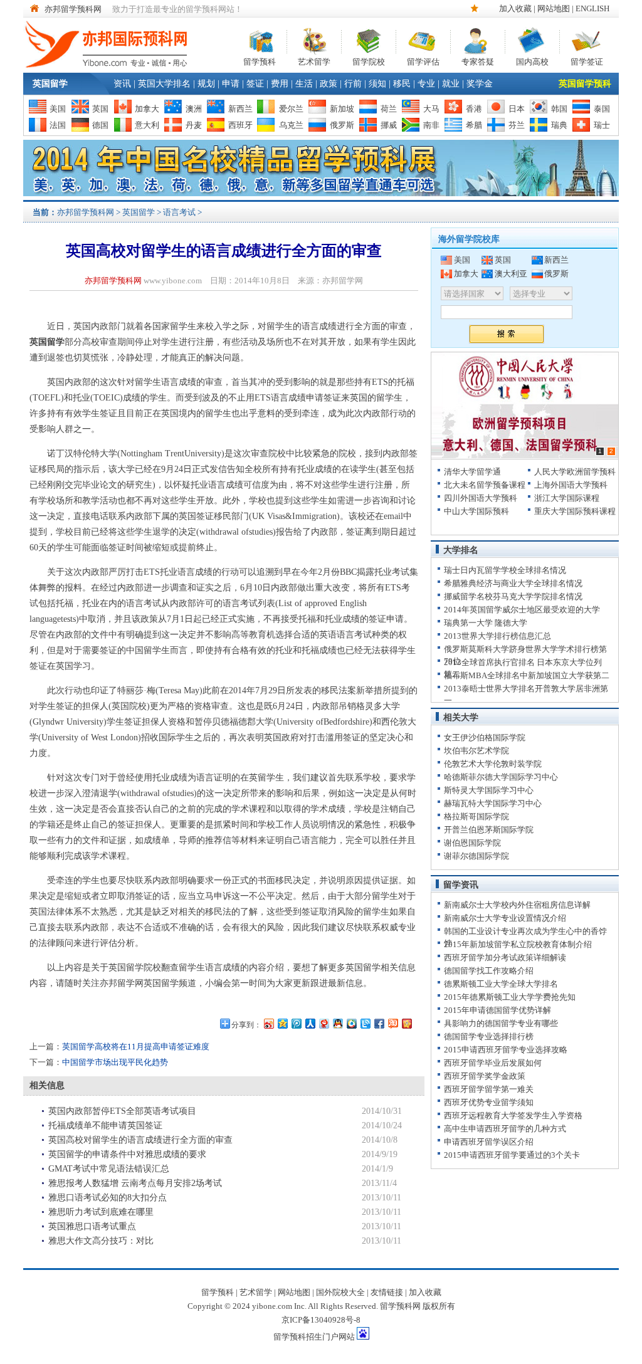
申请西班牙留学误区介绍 (489, 1141)
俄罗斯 (342, 125)
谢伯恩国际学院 (472, 842)
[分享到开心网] (406, 1023)
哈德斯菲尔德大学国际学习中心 (501, 777)
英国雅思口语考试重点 (92, 1226)
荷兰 (389, 108)
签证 (255, 83)
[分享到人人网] (310, 1023)
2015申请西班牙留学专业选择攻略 (505, 1049)
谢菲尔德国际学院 (476, 856)
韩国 (559, 108)
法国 (58, 125)
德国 (100, 125)
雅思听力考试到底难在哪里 (101, 1212)
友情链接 (387, 1292)
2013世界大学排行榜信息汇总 (497, 636)
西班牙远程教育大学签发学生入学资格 (513, 1115)
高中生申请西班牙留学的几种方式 (505, 1128)
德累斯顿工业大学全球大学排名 (501, 984)
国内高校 (532, 60)
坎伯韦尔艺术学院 (476, 750)
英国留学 (50, 83)
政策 (328, 83)
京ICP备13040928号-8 (321, 1320)
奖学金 (479, 83)
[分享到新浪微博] (268, 1023)
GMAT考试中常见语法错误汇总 (108, 1168)
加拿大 (147, 108)
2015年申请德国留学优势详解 (497, 1010)
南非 (431, 125)
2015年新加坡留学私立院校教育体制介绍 (518, 944)
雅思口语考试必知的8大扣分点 (107, 1197)
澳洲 (194, 108)
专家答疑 (477, 60)
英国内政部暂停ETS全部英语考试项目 (122, 1111)
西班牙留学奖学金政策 (484, 1076)
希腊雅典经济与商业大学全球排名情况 (513, 583)
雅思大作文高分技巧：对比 (101, 1241)
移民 (402, 83)
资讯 (122, 83)
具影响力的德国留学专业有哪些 (501, 1023)
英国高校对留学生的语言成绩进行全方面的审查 (140, 1140)
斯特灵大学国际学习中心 (489, 790)
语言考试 (179, 212)
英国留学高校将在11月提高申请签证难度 (135, 1046)
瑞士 (602, 125)
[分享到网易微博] (323, 1023)
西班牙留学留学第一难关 (489, 1089)
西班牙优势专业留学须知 (489, 1102)
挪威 (389, 125)
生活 (304, 83)
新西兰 (240, 108)
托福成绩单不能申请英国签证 (105, 1125)
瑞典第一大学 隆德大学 (485, 622)
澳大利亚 (511, 273)
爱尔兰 (291, 108)
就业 (451, 83)
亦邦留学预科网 (73, 9)
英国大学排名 (164, 83)
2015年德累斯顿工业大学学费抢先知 (510, 997)
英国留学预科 (585, 83)
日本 (516, 108)
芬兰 (516, 125)
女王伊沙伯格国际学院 (484, 737)
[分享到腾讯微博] (296, 1023)
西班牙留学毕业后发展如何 (493, 1063)
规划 (206, 83)
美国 (58, 108)
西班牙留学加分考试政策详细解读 (505, 957)
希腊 (474, 125)
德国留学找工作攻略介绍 (489, 970)
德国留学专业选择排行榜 (489, 1036)
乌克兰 (291, 125)
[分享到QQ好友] (337, 1023)
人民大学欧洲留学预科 (575, 471)
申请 (230, 83)
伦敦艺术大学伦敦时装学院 (493, 764)
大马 (431, 108)
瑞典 (559, 125)
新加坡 (342, 108)
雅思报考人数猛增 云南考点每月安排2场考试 (135, 1183)
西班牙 (240, 125)
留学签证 (587, 60)
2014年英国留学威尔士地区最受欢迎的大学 (522, 609)
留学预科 (259, 60)
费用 (279, 83)
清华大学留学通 (472, 471)
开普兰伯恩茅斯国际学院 (489, 829)
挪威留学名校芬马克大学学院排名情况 (513, 596)
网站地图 (553, 8)
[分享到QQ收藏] (351, 1023)
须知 (377, 83)
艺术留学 (314, 60)
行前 (353, 83)
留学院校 (368, 60)
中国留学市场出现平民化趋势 (115, 1062)
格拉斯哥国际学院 (476, 816)
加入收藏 (515, 8)
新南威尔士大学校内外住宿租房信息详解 (517, 905)
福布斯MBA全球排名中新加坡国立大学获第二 (526, 675)
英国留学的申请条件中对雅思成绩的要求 (127, 1154)
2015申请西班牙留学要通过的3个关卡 (512, 1155)
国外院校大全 (340, 1292)
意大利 (147, 125)
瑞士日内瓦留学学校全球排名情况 (505, 570)
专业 (426, 83)
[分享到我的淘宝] (392, 1023)
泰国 (602, 108)
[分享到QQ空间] (282, 1023)
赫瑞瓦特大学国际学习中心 (493, 803)
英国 (100, 108)
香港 (474, 108)
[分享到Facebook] (379, 1023)
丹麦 (194, 125)
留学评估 (423, 60)
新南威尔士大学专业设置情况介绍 (505, 918)
